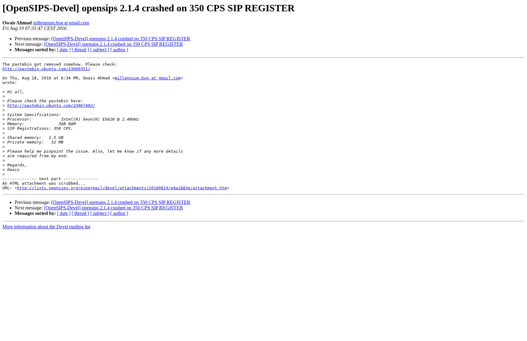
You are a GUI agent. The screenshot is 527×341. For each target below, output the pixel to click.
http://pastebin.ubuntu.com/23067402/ (51, 105)
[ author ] (119, 49)
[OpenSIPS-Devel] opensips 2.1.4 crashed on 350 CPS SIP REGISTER (120, 38)
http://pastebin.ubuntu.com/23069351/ (46, 69)
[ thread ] (80, 49)
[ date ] (63, 49)
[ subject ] (99, 49)
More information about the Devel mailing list (46, 226)
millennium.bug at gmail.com (61, 22)
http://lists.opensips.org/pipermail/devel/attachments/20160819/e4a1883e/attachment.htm (122, 188)
